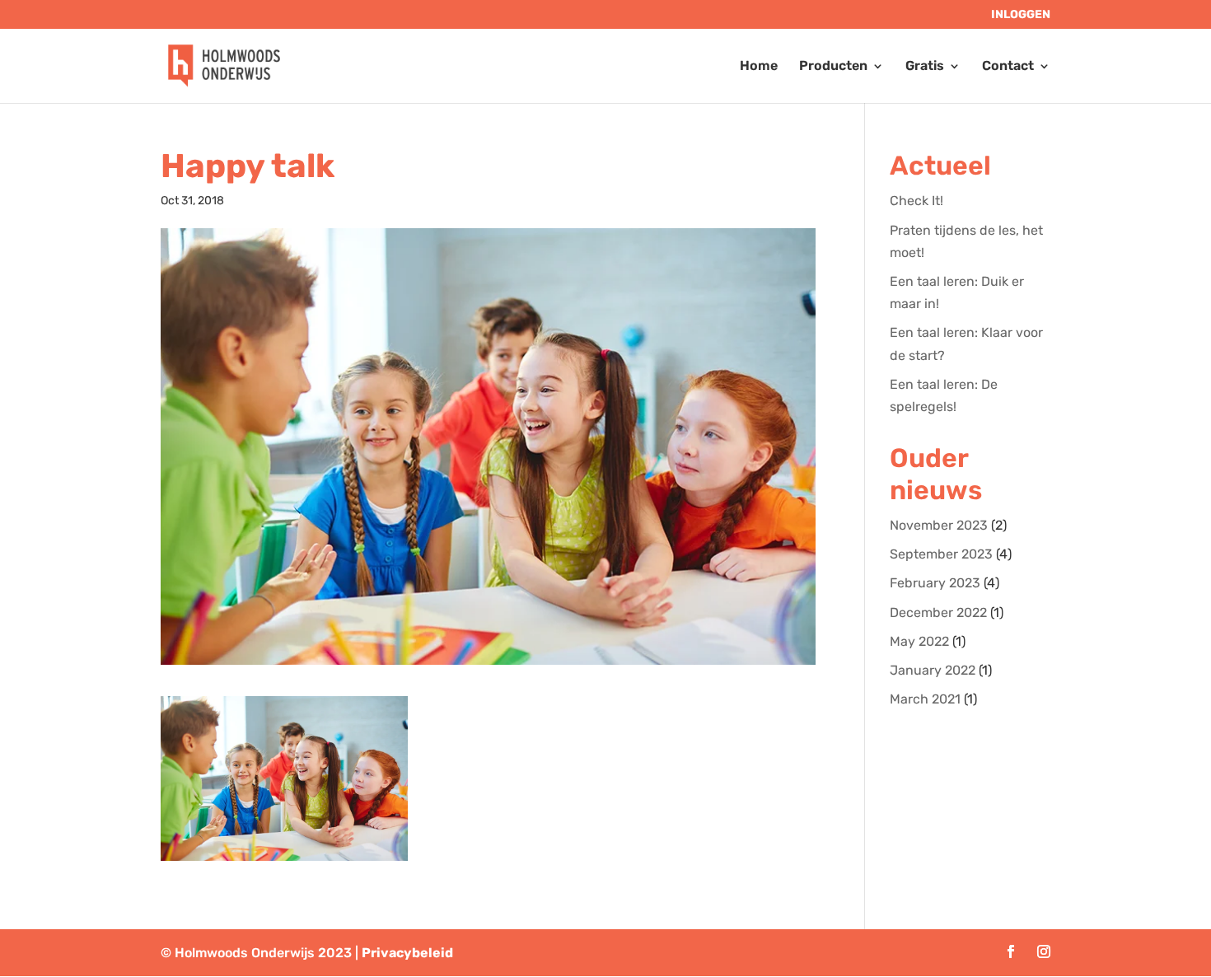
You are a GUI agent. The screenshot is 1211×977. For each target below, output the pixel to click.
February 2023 (935, 583)
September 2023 (941, 554)
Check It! (916, 200)
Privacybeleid (407, 953)
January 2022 (932, 670)
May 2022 (919, 641)
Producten (833, 66)
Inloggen (1020, 15)
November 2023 (939, 525)
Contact (1008, 66)
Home (759, 66)
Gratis (924, 66)
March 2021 (925, 699)
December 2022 (938, 612)
